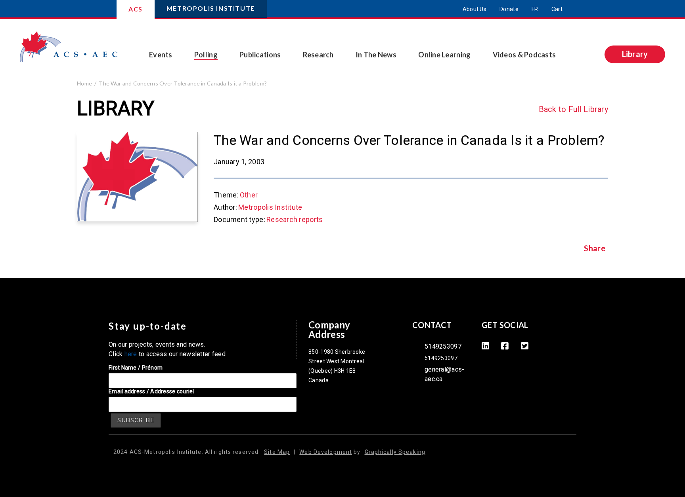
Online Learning (444, 54)
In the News (376, 54)
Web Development (325, 452)
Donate (509, 9)
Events (160, 54)
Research (318, 54)
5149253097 (443, 346)
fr (535, 9)
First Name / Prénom (136, 367)
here (130, 354)
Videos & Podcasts (524, 54)
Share (594, 248)
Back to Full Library (573, 109)
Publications (260, 54)
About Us (474, 9)
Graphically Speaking (395, 452)
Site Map (277, 452)
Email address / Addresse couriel (151, 391)
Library (635, 54)
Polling (206, 54)
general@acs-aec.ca (444, 374)
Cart (557, 9)
